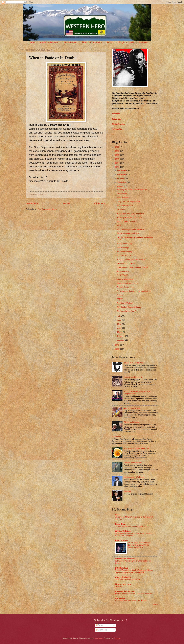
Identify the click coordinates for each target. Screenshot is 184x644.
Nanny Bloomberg (124, 243)
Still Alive (118, 587)
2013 (117, 167)
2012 (117, 345)
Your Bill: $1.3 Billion (125, 255)
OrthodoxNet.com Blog (125, 559)
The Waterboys (123, 247)
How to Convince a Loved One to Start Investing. (134, 594)
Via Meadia (120, 598)
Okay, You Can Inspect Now (128, 201)
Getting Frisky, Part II (126, 263)
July (119, 316)
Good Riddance (123, 197)
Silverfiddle (117, 129)
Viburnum (116, 119)
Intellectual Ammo (49, 42)
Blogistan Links (126, 42)
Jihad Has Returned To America (127, 579)
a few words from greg (125, 591)
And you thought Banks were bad (130, 229)
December (121, 170)
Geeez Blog (120, 524)
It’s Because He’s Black (134, 477)
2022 (117, 147)
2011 (117, 349)
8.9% (119, 225)
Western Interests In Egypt (128, 233)
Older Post (100, 203)
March (120, 332)
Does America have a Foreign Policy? (132, 267)
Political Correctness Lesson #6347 (131, 259)
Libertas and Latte (123, 584)
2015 (117, 159)
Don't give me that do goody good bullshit (134, 291)
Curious (120, 295)
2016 (117, 155)
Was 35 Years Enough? (126, 221)
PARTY (120, 299)
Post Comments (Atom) (47, 209)
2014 (117, 163)
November (121, 174)
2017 (117, 151)
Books (110, 42)
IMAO (117, 515)
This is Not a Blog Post (133, 363)
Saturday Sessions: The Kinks (129, 217)
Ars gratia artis (123, 271)
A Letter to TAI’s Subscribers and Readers (131, 601)
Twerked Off (122, 194)
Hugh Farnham (118, 124)
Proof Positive (121, 540)
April (119, 328)
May (119, 324)
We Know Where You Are (127, 311)
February (121, 336)
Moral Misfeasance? (125, 279)
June (119, 320)
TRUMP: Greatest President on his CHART (131, 526)
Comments (102, 630)
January (120, 340)
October (120, 178)
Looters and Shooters (133, 463)
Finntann (116, 114)
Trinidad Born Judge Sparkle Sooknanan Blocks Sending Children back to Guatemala (134, 571)
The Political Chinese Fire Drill (136, 448)
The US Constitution (92, 42)
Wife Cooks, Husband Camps (129, 307)
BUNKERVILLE (121, 568)
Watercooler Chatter (125, 206)
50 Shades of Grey (124, 251)
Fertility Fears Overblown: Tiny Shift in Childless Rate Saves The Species (133, 534)
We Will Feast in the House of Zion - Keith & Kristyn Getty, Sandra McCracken (139, 545)
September (122, 182)
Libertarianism (70, 42)
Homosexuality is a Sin (133, 377)
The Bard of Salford (125, 303)
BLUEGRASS (122, 275)
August (120, 186)
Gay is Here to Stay (132, 408)
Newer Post (32, 203)
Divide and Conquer (132, 422)
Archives (143, 42)
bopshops (99, 638)
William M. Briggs (123, 531)
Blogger (117, 638)
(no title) (127, 491)
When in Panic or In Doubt (128, 283)
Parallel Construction (125, 287)
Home (32, 42)
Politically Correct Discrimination (130, 213)
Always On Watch (123, 577)
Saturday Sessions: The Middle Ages (132, 190)
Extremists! (121, 209)
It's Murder (116, 436)
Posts (100, 625)
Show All (155, 604)
